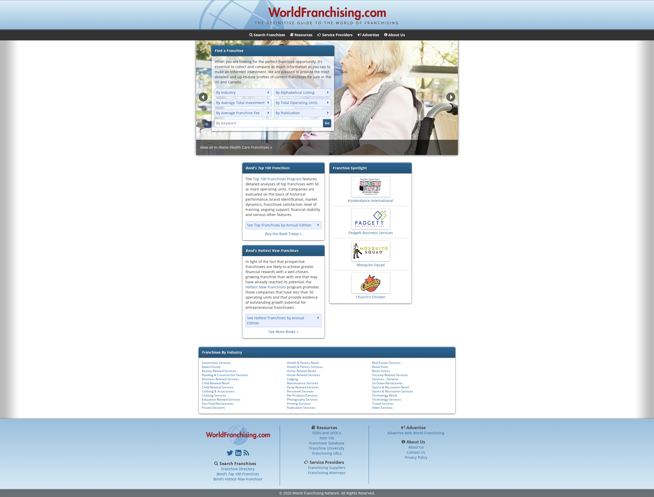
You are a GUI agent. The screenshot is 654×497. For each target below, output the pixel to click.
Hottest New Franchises (266, 287)
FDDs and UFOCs (326, 432)
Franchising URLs (327, 453)
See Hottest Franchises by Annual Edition (275, 320)
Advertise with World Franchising (416, 432)
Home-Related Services (303, 375)
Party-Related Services (303, 387)
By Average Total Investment (240, 102)
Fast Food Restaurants (217, 403)
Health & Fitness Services (305, 367)
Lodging (292, 379)
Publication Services (301, 407)
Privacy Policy (416, 457)
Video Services (382, 407)
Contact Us (416, 452)
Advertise (416, 427)
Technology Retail (384, 395)
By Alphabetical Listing (295, 92)
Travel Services (383, 403)
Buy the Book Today (282, 233)
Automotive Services (216, 363)
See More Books (282, 331)
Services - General (385, 379)
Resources (327, 427)
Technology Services (386, 399)
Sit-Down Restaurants (387, 383)
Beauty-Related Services (219, 371)
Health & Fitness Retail (303, 363)
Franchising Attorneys (326, 472)
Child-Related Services (217, 387)
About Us (416, 442)
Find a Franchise (229, 50)
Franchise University (326, 448)
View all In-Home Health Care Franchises (234, 147)
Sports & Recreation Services (392, 391)
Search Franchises (237, 463)
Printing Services (299, 403)
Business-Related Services (220, 379)
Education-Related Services (221, 399)
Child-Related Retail (215, 383)
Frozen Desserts (213, 407)
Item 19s (327, 438)
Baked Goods (211, 367)
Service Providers (327, 462)
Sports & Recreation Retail (390, 387)
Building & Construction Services (225, 375)
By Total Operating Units (297, 102)
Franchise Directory (237, 468)
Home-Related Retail (301, 371)
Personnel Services (300, 391)
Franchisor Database (326, 443)
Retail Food (380, 367)
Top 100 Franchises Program (277, 178)
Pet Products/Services (302, 395)
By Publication (288, 112)
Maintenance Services (302, 383)
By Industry (226, 92)
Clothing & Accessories (218, 391)
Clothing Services (214, 395)
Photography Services (302, 399)
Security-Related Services (390, 375)
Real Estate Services (386, 363)
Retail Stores (381, 371)
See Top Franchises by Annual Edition (279, 225)
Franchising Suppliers (326, 467)
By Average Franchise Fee (238, 112)
